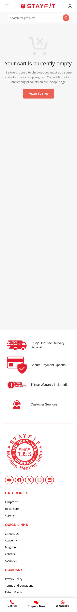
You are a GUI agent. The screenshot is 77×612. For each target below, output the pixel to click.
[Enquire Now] (36, 602)
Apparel (10, 515)
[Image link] (24, 452)
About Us (11, 560)
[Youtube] (9, 480)
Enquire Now (36, 606)
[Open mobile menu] (7, 6)
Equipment (12, 502)
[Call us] (12, 602)
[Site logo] (38, 5)
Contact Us (12, 534)
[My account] (70, 6)
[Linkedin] (49, 480)
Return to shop (38, 93)
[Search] (66, 17)
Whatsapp (62, 605)
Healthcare (12, 509)
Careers (10, 554)
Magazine (11, 547)
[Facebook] (19, 480)
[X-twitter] (29, 480)
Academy (11, 540)
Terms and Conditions (19, 585)
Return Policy (13, 592)
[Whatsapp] (63, 602)
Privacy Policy (13, 579)
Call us (12, 605)
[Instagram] (39, 480)
